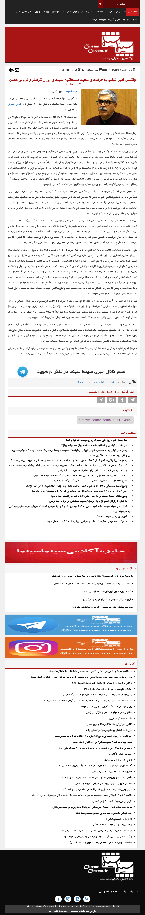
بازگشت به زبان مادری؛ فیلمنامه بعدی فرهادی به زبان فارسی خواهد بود (97, 837)
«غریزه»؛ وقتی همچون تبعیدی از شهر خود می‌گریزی (108, 599)
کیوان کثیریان (15, 104)
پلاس (118, 11)
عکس (69, 11)
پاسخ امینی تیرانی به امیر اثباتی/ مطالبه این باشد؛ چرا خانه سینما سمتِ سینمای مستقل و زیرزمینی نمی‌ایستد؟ (69, 460)
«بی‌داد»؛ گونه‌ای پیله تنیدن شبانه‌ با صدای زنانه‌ (109, 730)
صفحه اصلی (132, 11)
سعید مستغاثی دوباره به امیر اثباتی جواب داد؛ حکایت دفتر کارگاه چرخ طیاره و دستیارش (80, 475)
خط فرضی (99, 382)
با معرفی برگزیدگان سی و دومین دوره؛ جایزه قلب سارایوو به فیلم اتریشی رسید (95, 748)
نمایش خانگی (27, 11)
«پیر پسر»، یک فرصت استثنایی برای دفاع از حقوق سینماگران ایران (92, 470)
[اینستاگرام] (77, 899)
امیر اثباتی (114, 382)
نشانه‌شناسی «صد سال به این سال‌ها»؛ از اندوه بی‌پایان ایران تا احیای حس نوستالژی (93, 584)
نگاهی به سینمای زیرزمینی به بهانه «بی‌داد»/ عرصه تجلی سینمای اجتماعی (96, 778)
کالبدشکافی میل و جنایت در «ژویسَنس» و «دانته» (107, 689)
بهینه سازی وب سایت (68, 911)
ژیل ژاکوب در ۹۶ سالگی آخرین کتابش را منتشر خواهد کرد (104, 707)
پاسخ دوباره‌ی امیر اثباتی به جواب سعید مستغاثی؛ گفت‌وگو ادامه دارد (90, 480)
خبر (124, 11)
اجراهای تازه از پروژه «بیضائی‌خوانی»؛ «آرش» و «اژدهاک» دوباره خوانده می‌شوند (93, 736)
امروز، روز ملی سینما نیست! (112, 516)
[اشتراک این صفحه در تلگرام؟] (101, 400)
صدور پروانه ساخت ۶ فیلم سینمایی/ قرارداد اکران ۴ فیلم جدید (102, 742)
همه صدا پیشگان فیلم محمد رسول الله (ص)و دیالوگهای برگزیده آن (102, 607)
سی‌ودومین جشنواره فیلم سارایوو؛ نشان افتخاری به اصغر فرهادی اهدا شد (97, 789)
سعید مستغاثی (82, 382)
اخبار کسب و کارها (130, 19)
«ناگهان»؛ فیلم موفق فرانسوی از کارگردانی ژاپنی (109, 712)
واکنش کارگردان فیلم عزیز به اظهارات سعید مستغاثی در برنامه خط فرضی (88, 501)
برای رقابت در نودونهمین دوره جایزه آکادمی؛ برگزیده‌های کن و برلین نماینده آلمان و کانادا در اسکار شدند (81, 677)
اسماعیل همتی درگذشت (120, 754)
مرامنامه (94, 19)
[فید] (86, 899)
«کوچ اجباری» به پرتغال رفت (118, 760)
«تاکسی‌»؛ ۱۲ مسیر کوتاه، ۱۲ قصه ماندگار (112, 825)
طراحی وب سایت (88, 911)
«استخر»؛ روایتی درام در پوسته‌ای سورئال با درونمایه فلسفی (103, 784)
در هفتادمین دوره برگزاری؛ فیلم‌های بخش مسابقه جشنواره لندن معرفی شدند (95, 831)
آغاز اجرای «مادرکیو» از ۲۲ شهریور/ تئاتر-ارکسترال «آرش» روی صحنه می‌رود (95, 766)
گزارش (111, 11)
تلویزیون (38, 11)
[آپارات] (67, 899)
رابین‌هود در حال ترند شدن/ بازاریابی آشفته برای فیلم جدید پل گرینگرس (97, 695)
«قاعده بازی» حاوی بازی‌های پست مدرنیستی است (108, 591)
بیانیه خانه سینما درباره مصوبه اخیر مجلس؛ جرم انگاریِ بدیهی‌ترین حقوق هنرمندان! (92, 807)
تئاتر (18, 11)
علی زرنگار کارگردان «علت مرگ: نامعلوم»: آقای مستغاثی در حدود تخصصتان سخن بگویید (79, 491)
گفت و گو (89, 11)
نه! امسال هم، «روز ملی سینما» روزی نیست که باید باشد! (96, 440)
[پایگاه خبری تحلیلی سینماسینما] (72, 46)
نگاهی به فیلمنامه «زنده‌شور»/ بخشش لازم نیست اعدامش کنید (102, 683)
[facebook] (122, 400)
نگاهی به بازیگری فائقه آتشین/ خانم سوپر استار (109, 724)
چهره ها (46, 11)
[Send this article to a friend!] (17, 70)
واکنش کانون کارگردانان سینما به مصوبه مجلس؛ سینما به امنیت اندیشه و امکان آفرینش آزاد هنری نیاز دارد (81, 795)
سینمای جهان (78, 11)
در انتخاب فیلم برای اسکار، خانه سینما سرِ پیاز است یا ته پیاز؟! (94, 445)
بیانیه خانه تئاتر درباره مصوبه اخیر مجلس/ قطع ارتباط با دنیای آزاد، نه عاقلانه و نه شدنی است (87, 701)
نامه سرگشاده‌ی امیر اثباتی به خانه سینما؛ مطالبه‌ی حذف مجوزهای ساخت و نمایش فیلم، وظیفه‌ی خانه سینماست (68, 465)
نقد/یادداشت (101, 11)
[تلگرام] (58, 899)
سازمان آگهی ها (114, 19)
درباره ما (102, 19)
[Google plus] (111, 400)
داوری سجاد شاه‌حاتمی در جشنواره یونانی (112, 772)
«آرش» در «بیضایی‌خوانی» (119, 819)
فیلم (62, 11)
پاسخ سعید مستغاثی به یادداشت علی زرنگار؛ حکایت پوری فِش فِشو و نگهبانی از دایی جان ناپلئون (76, 486)
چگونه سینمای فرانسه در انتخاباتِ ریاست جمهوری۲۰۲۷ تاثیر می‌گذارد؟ (98, 843)
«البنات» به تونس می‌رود (120, 718)
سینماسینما (71, 91)
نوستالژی (55, 11)
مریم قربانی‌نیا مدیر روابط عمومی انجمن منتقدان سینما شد (104, 813)
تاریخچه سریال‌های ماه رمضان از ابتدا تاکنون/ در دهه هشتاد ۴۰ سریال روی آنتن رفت (92, 576)
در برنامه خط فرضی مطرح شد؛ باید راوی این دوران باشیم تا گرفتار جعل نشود (87, 521)
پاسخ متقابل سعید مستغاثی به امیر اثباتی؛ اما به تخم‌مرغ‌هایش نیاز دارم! (89, 496)
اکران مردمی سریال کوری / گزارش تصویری (112, 801)
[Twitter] (132, 400)
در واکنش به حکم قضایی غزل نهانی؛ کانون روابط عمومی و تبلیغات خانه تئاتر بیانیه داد (90, 671)
